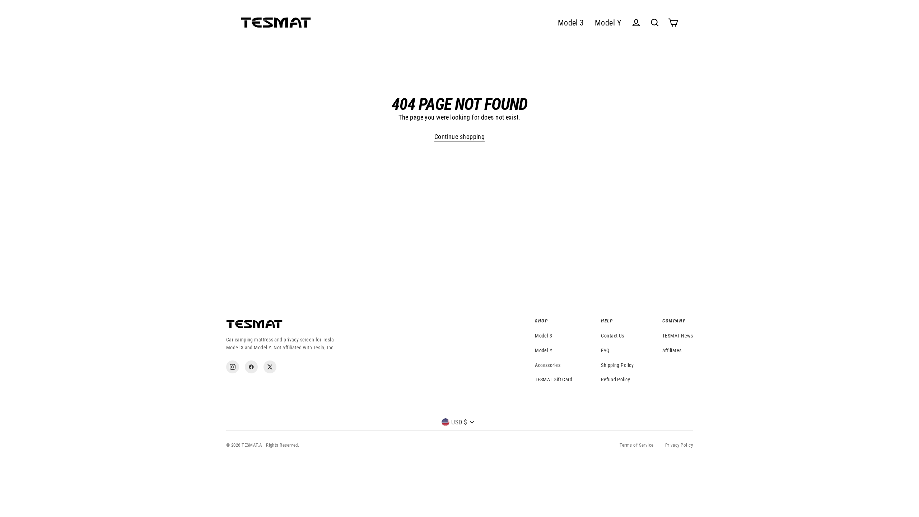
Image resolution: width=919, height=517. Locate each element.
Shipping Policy (617, 365)
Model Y (608, 22)
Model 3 (571, 22)
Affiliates (672, 350)
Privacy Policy (679, 445)
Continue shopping (459, 136)
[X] (269, 366)
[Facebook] (251, 366)
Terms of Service (636, 445)
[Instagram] (232, 366)
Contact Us (612, 336)
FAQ (605, 350)
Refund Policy (615, 379)
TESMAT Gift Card (553, 379)
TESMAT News (677, 336)
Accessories (547, 365)
